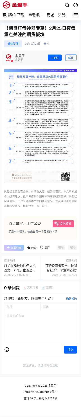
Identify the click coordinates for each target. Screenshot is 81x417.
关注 (56, 58)
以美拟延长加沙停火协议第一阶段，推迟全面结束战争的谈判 (20, 270)
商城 (50, 15)
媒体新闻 (13, 43)
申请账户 (35, 15)
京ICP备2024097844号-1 (41, 392)
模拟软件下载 (13, 15)
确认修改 (71, 298)
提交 (70, 350)
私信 (71, 58)
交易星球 (65, 15)
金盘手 (51, 385)
